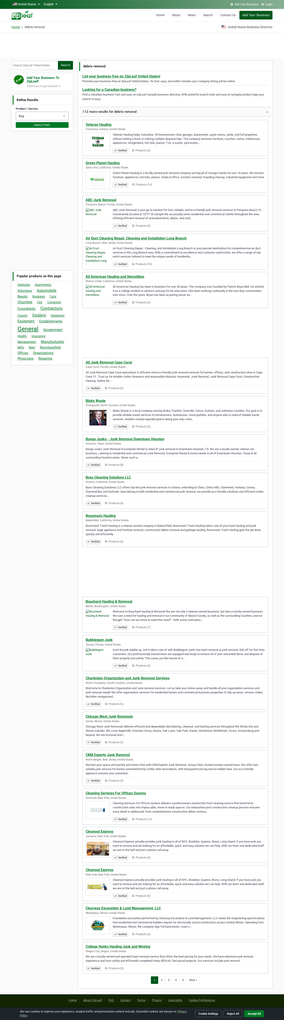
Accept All (254, 1013)
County (23, 315)
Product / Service (27, 108)
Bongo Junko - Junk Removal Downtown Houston (125, 439)
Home (160, 15)
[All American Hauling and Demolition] (99, 294)
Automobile (46, 290)
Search (208, 15)
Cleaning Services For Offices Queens (116, 793)
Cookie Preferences (202, 1000)
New (32, 347)
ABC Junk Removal (101, 200)
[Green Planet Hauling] (99, 180)
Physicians (26, 359)
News (192, 15)
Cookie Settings (208, 1013)
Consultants (27, 309)
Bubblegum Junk (99, 640)
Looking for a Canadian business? (109, 90)
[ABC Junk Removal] (99, 217)
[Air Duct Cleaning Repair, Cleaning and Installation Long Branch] (99, 255)
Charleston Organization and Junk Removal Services (128, 678)
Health (22, 336)
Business (38, 296)
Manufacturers (52, 342)
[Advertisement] (142, 45)
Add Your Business (256, 15)
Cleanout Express (99, 831)
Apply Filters (42, 125)
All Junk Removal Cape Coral (109, 362)
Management (27, 342)
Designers (57, 315)
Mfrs (21, 347)
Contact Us (228, 15)
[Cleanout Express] (99, 849)
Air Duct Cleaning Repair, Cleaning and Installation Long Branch (136, 238)
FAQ (111, 1000)
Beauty (23, 296)
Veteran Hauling (98, 125)
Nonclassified (50, 347)
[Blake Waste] (99, 418)
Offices (23, 353)
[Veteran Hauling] (99, 142)
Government (52, 330)
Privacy (157, 1000)
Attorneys (25, 291)
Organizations (43, 353)
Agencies (24, 285)
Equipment (26, 321)
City (39, 302)
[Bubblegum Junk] (99, 657)
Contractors (51, 308)
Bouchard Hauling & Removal (109, 601)
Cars (53, 296)
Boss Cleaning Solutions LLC (108, 477)
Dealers (39, 315)
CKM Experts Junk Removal (108, 755)
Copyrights (175, 1000)
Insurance (38, 336)
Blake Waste (96, 401)
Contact (125, 1000)
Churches (25, 302)
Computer (54, 302)
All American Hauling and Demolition (115, 277)
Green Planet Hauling (103, 163)
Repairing (45, 359)
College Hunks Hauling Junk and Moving (118, 946)
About (176, 15)
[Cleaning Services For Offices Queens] (99, 810)
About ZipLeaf (92, 1000)
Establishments (50, 321)
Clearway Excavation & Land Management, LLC (123, 908)
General (28, 329)
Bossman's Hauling (101, 516)
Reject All (233, 1013)
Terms (141, 1000)
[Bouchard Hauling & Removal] (99, 619)
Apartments (43, 285)
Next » (193, 980)
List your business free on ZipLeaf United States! (121, 76)
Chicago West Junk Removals (109, 716)
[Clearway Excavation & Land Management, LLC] (99, 925)
